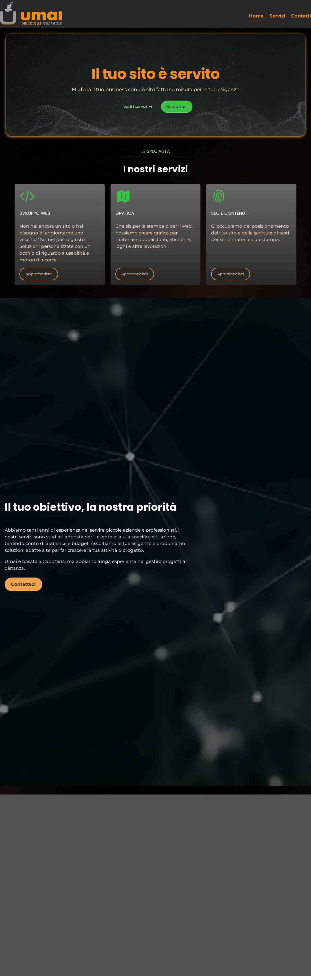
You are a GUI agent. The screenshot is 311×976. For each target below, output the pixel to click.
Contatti (301, 16)
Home (256, 16)
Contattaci (176, 106)
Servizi (277, 16)
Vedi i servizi (135, 106)
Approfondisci (39, 274)
